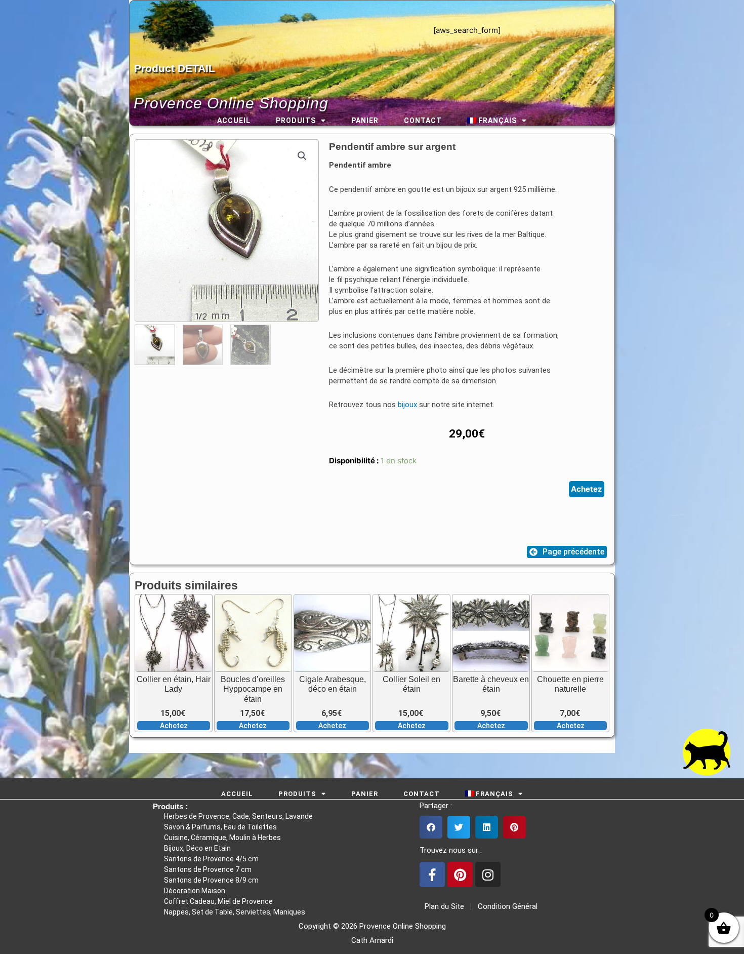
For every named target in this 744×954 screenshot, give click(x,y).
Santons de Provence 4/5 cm (211, 859)
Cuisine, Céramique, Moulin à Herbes (222, 837)
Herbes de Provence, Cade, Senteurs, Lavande (238, 816)
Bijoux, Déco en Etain (197, 848)
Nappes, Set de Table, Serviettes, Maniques (234, 912)
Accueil (234, 120)
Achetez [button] (174, 726)
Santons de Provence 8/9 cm (211, 880)
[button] (302, 156)
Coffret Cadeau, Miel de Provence (218, 901)
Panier (365, 120)
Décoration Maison (194, 891)
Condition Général (507, 906)
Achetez (586, 489)
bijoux (407, 404)
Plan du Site (442, 906)
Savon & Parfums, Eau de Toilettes (220, 827)
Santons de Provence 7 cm (208, 869)
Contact (423, 120)
